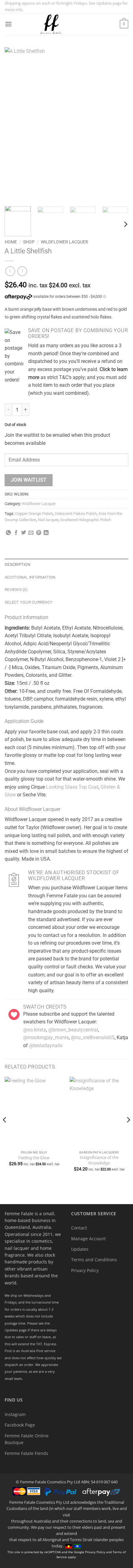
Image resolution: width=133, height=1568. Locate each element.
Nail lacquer (48, 519)
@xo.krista (34, 1030)
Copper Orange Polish (34, 513)
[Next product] (10, 271)
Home (11, 241)
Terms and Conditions (94, 1259)
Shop (29, 241)
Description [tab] (17, 564)
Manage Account (88, 1238)
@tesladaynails (45, 1045)
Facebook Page (20, 1425)
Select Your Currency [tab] (29, 602)
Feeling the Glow (34, 1157)
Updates (79, 1249)
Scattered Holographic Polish (85, 519)
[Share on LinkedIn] (46, 533)
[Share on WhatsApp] (8, 533)
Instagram (15, 1414)
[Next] (118, 124)
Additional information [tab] (30, 577)
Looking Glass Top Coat (72, 787)
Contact (79, 1228)
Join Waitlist (29, 480)
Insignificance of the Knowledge (99, 1160)
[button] (8, 24)
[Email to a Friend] (30, 533)
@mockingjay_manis (46, 1037)
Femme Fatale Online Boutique (27, 1439)
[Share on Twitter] (23, 533)
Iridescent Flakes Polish (76, 513)
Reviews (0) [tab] (16, 589)
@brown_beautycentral (73, 1030)
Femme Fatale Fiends (26, 1453)
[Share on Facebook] (16, 533)
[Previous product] (22, 271)
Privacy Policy (85, 1270)
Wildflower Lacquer (64, 241)
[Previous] (14, 124)
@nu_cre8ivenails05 (92, 1037)
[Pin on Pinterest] (38, 533)
